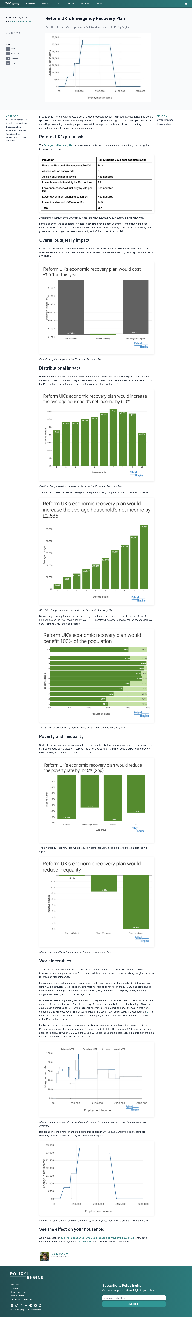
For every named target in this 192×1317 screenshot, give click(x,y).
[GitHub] (40, 1305)
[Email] (12, 1305)
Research (30, 3)
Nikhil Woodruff (20, 21)
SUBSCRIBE (134, 1304)
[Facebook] (21, 1305)
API (58, 3)
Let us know (84, 1241)
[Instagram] (35, 1305)
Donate (99, 3)
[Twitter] (16, 1305)
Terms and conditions (21, 1299)
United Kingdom (165, 120)
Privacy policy (17, 1295)
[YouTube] (30, 1305)
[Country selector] (186, 4)
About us (15, 1284)
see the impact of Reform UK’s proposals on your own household (97, 1237)
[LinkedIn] (26, 1305)
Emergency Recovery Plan (58, 145)
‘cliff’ (149, 1011)
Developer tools (18, 1292)
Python (70, 3)
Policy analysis (164, 124)
